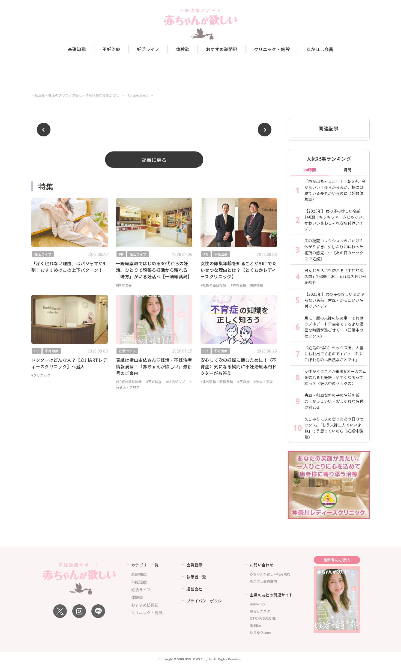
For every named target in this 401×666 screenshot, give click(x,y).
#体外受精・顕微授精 (247, 285)
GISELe (255, 625)
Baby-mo (257, 604)
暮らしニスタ (260, 611)
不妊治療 (111, 49)
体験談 (182, 49)
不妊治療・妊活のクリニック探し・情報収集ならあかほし (75, 95)
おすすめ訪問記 (221, 49)
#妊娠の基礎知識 (213, 285)
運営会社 (194, 589)
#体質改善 (123, 285)
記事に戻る (154, 159)
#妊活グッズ (175, 381)
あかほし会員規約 (263, 581)
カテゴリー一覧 (145, 565)
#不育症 (243, 381)
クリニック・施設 (272, 49)
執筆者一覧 (196, 577)
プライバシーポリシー (206, 601)
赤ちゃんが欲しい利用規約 (270, 574)
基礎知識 (77, 49)
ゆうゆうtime (260, 632)
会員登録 (194, 565)
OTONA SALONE (263, 618)
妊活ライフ (148, 49)
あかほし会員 (319, 49)
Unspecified (138, 95)
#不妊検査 (154, 381)
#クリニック (40, 375)
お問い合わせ (261, 565)
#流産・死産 (263, 381)
